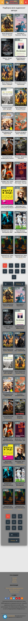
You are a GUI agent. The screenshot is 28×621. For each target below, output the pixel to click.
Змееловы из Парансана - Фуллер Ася (20, 34)
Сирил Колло (21, 234)
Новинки (14, 582)
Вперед (18, 284)
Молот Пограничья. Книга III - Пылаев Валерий (7, 34)
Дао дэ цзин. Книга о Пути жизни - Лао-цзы (21, 182)
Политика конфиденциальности (14, 588)
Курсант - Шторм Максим (7, 58)
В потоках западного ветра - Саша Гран (20, 132)
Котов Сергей (21, 86)
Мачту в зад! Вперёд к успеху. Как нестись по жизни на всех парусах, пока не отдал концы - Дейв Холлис (7, 206)
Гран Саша (20, 135)
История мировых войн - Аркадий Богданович (7, 108)
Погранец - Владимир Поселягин (21, 157)
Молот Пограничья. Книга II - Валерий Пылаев (7, 83)
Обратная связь (14, 592)
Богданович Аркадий (7, 110)
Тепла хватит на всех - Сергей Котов (21, 83)
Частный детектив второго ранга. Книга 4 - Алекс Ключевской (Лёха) (7, 157)
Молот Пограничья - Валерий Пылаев (20, 108)
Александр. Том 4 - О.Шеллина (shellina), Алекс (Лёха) (21, 206)
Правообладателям (14, 590)
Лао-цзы (21, 184)
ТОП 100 (14, 578)
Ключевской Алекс (7, 258)
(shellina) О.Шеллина (20, 209)
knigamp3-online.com (10, 615)
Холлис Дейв (7, 209)
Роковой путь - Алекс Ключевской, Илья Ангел (7, 231)
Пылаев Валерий (7, 36)
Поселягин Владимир (20, 160)
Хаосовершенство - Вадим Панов (7, 132)
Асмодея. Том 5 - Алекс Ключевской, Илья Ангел (7, 182)
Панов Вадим (7, 135)
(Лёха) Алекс (7, 160)
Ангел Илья (7, 184)
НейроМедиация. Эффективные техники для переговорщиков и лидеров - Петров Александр (21, 58)
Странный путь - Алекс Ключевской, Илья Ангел (7, 256)
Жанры (14, 580)
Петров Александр (21, 61)
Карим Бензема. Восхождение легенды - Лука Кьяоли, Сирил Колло (21, 231)
